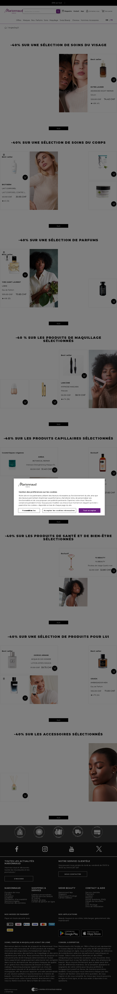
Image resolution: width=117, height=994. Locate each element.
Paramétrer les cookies (29, 510)
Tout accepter (89, 510)
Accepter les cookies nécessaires (59, 510)
